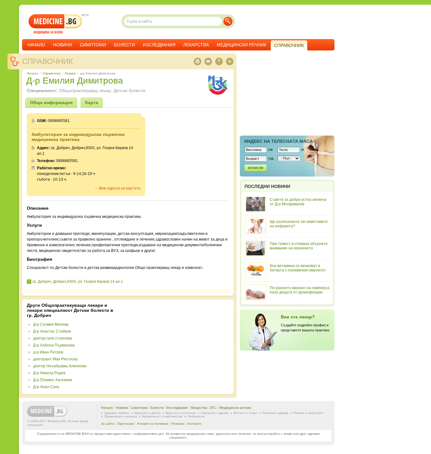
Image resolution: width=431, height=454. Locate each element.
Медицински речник (241, 44)
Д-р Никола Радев (49, 373)
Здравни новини (116, 413)
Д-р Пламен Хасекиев (52, 380)
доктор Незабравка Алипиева (59, 366)
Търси (228, 21)
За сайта (108, 423)
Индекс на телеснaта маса (278, 141)
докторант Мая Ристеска (55, 359)
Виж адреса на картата (119, 188)
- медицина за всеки (55, 24)
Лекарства (196, 44)
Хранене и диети (147, 413)
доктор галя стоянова (52, 338)
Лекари (70, 73)
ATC (213, 408)
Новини (62, 44)
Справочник (47, 61)
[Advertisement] (177, 347)
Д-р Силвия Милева (50, 324)
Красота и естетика (181, 413)
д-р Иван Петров (48, 352)
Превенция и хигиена (120, 416)
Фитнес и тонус (245, 413)
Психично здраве (275, 413)
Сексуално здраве (214, 413)
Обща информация (51, 102)
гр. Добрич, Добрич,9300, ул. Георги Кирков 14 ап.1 (77, 281)
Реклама (178, 423)
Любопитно (196, 416)
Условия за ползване (152, 423)
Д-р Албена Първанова (54, 345)
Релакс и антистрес (308, 413)
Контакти (194, 423)
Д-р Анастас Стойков (52, 331)
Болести (124, 44)
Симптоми (93, 44)
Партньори (125, 423)
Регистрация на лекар (287, 330)
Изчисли (255, 168)
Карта (91, 102)
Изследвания (159, 44)
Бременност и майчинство (162, 416)
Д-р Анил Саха (46, 387)
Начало (36, 44)
